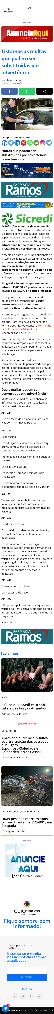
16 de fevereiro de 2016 (14, 757)
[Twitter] (11, 143)
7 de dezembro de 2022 (14, 714)
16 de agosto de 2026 (12, 831)
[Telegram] (49, 143)
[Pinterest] (23, 143)
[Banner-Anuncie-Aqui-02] (27, 205)
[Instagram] (43, 143)
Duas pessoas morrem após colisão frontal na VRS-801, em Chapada (26, 822)
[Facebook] (4, 143)
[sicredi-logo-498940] (27, 218)
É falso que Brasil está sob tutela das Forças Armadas (23, 706)
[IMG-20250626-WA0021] (27, 170)
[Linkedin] (17, 143)
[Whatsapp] (30, 143)
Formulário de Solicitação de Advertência (26, 327)
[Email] (36, 143)
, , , (20, 811)
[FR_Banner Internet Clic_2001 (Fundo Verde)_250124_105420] (27, 189)
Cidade (28, 7)
